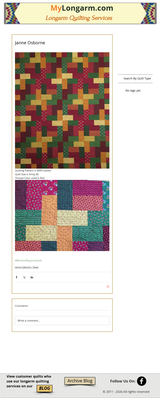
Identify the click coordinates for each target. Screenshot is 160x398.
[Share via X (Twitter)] (24, 277)
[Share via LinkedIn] (31, 277)
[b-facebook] (141, 381)
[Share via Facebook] (16, 277)
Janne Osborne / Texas (26, 267)
